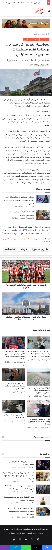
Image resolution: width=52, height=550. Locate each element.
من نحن (41, 533)
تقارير (26, 40)
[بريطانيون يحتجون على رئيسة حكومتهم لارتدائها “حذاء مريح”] (13, 374)
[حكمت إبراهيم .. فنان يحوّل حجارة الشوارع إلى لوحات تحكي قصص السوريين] (43, 511)
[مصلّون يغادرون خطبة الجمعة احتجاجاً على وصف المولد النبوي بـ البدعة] (43, 489)
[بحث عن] (49, 11)
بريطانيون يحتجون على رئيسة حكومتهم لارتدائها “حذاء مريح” (15, 386)
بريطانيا (23, 249)
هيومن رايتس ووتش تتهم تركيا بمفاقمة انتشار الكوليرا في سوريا (39, 390)
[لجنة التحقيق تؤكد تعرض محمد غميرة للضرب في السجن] (43, 500)
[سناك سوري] (40, 10)
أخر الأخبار (36, 34)
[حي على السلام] (26, 23)
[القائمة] (3, 11)
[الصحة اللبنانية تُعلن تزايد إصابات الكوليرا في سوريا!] (43, 215)
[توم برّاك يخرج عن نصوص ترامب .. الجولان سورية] (43, 465)
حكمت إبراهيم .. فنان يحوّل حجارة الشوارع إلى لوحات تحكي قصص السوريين (21, 511)
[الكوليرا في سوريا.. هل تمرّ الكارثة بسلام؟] (13, 406)
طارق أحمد (9, 249)
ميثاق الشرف (31, 533)
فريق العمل (21, 533)
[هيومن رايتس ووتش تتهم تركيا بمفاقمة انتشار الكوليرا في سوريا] (38, 377)
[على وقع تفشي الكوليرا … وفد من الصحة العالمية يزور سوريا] (38, 408)
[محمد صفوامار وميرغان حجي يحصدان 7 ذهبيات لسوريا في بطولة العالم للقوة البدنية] (43, 476)
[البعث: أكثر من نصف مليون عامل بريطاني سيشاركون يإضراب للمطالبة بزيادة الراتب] (13, 342)
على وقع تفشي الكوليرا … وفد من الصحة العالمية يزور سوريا (39, 422)
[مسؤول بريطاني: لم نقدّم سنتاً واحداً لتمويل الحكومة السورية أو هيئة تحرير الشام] (43, 199)
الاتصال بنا (12, 533)
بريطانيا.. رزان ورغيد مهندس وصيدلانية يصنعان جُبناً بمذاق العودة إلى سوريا (38, 354)
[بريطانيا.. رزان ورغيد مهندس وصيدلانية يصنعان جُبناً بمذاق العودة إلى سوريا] (38, 342)
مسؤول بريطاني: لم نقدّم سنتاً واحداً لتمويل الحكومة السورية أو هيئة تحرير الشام (19, 200)
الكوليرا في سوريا (39, 249)
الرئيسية (45, 34)
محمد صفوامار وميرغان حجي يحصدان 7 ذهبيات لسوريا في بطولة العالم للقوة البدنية (18, 476)
